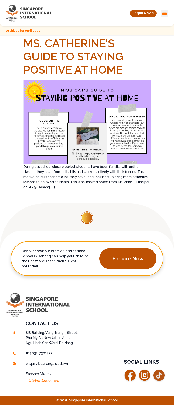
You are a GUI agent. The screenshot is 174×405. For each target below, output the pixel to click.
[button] (143, 13)
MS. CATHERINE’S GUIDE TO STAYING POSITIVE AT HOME (73, 56)
